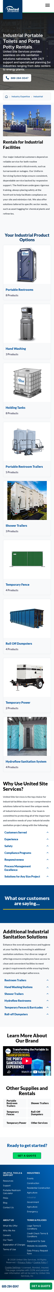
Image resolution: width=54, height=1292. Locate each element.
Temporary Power (16, 1122)
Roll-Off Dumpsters (37, 1113)
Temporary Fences (13, 1113)
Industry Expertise (21, 96)
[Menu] (47, 5)
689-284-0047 (10, 1286)
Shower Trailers (40, 1103)
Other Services (39, 1122)
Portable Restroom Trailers (12, 1103)
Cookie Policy (40, 1262)
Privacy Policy (25, 1262)
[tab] (27, 832)
